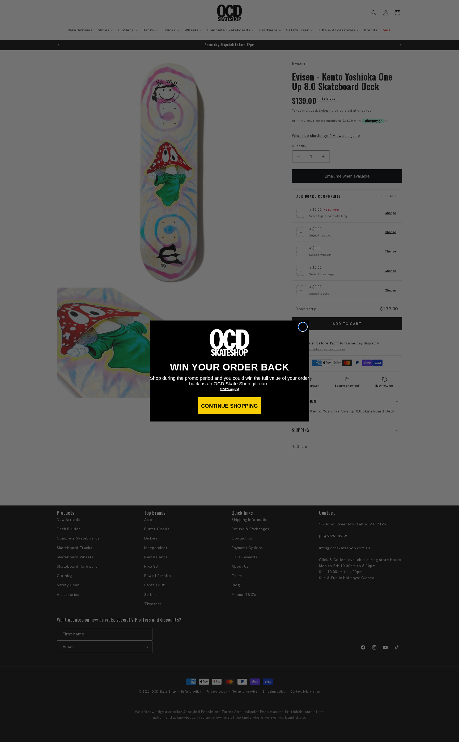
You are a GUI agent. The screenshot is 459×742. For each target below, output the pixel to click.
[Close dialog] (303, 327)
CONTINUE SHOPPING (229, 406)
